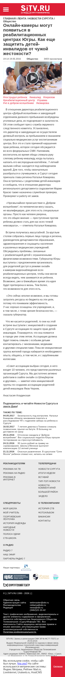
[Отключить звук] (52, 91)
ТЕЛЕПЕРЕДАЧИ (47, 463)
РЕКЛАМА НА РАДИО (14, 473)
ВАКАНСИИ (44, 516)
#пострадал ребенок (15, 97)
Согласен (57, 666)
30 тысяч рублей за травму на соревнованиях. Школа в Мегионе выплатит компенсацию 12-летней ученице (26, 446)
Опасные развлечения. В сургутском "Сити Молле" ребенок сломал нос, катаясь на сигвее (32, 452)
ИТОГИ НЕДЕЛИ (46, 473)
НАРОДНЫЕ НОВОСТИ (9, 528)
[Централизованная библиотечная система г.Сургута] (17, 577)
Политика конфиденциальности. (20, 632)
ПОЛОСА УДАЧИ (11, 534)
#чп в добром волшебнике (18, 103)
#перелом (49, 97)
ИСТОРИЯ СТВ (46, 508)
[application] (32, 78)
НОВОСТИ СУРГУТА (49, 469)
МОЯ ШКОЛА (10, 508)
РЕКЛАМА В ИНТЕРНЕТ (9, 478)
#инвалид (35, 97)
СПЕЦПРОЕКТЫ (12, 503)
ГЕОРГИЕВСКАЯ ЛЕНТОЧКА (12, 517)
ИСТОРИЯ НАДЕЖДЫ (14, 523)
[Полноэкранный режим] (57, 91)
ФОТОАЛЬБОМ (46, 512)
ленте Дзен (10, 406)
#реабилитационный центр (19, 100)
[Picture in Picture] (47, 91)
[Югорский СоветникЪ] (42, 577)
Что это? (22, 663)
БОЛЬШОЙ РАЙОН (48, 492)
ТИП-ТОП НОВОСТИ (49, 481)
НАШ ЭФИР (9, 554)
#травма (42, 100)
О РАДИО (8, 545)
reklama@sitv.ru (38, 605)
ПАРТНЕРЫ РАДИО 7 (14, 558)
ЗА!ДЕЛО (43, 496)
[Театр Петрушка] (57, 577)
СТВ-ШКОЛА (9, 538)
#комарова (42, 103)
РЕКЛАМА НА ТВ (12, 469)
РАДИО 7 (7, 550)
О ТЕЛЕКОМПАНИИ (48, 503)
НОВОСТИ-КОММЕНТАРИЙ (47, 486)
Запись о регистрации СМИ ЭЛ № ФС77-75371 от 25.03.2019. (36, 640)
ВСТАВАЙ (43, 477)
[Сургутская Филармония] (27, 567)
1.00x (43, 91)
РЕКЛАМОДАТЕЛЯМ (14, 463)
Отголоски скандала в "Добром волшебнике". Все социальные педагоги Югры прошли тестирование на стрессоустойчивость (31, 437)
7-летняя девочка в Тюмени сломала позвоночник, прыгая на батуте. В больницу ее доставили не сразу (29, 429)
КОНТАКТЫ (44, 520)
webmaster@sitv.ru (39, 602)
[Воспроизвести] (32, 78)
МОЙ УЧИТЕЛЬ (11, 512)
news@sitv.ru (36, 607)
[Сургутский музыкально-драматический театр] (18, 585)
